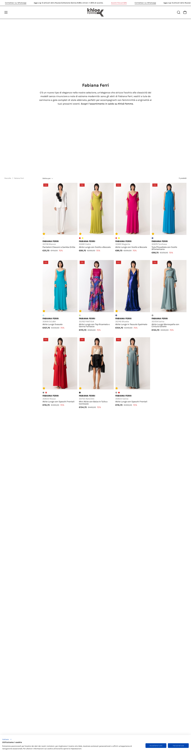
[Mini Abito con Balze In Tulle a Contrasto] (96, 363)
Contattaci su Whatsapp (15, 3)
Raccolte (7, 178)
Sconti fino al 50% (119, 3)
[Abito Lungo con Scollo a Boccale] (96, 209)
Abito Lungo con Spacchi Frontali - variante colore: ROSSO (119, 392)
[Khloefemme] (95, 12)
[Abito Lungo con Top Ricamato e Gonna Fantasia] (96, 286)
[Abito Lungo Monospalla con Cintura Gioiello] (169, 286)
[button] (7, 739)
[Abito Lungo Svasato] (60, 286)
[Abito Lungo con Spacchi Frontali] (60, 363)
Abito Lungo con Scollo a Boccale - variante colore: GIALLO (119, 238)
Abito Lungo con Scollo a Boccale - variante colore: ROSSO (80, 238)
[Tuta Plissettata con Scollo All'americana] (169, 209)
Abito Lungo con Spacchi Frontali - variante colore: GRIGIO (43, 392)
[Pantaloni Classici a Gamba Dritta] (60, 209)
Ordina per (47, 178)
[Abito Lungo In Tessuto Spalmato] (132, 286)
